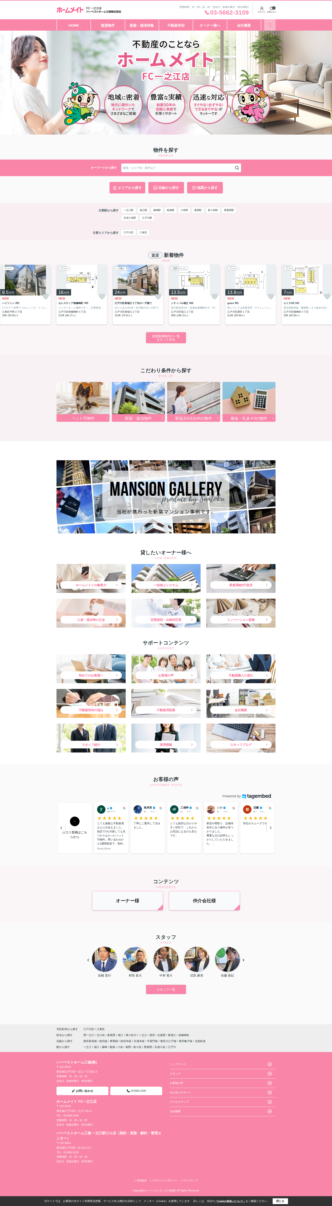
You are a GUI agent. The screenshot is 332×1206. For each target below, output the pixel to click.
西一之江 (89, 1035)
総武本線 (126, 1041)
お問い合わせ (84, 1090)
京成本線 (139, 1041)
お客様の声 (176, 1083)
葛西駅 (198, 210)
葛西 (128, 1047)
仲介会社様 (204, 900)
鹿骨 (152, 1035)
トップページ (178, 1064)
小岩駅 (184, 210)
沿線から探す (168, 188)
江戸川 (172, 1047)
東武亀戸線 (186, 1041)
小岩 (120, 1047)
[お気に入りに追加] (46, 296)
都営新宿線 (90, 1041)
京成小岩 (159, 1047)
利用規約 (142, 1180)
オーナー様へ (210, 25)
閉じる (280, 1201)
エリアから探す (130, 188)
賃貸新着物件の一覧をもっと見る (166, 338)
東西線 (114, 1041)
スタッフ (175, 1073)
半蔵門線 (153, 1041)
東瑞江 (172, 1035)
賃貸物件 (108, 25)
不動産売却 (176, 25)
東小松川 (131, 1035)
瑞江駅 (143, 210)
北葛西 (161, 1035)
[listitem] (82, 294)
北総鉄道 (200, 1041)
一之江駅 (129, 210)
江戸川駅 (147, 217)
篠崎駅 (157, 210)
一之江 (143, 1035)
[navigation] (61, 828)
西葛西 (148, 1047)
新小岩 (137, 1047)
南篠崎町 (183, 1035)
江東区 (143, 232)
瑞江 (121, 1035)
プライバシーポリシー (164, 1180)
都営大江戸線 (168, 1041)
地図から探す (207, 188)
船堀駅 (170, 210)
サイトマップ (190, 1180)
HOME (74, 25)
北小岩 (101, 1035)
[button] (74, 828)
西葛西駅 (229, 210)
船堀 (112, 1047)
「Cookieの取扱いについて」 (230, 1201)
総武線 (103, 1041)
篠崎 (104, 1047)
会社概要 (244, 25)
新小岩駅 (213, 210)
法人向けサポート (180, 1092)
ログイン (262, 12)
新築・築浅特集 (142, 25)
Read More (213, 848)
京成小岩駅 (130, 217)
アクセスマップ (179, 1101)
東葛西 (111, 1035)
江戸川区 (129, 232)
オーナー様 (127, 900)
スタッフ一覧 (166, 989)
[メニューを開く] (270, 25)
